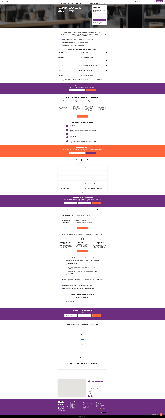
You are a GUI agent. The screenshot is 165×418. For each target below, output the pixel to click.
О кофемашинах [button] (91, 3)
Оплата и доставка (75, 3)
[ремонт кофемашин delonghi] (82, 329)
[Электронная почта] (139, 1)
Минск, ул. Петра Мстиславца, (62, 406)
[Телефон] (141, 1)
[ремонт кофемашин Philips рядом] (82, 339)
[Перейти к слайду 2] (81, 357)
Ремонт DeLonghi (72, 402)
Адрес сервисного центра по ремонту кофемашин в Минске (97, 380)
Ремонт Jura (72, 406)
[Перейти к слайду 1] (80, 357)
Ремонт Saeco (72, 403)
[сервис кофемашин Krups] (82, 344)
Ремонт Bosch (72, 408)
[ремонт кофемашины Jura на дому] (82, 353)
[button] (159, 1)
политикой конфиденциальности (94, 92)
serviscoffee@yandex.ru (91, 385)
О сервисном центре (86, 406)
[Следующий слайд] (163, 341)
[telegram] (135, 1)
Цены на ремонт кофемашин (74, 410)
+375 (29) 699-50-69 (147, 0)
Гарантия (81, 3)
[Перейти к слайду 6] (84, 357)
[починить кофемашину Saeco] (82, 334)
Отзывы (86, 3)
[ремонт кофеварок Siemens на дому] (82, 349)
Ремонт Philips (72, 404)
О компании (98, 3)
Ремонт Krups (72, 405)
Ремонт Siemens (72, 407)
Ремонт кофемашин (63, 3)
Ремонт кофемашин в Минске (61, 28)
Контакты (103, 3)
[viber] (137, 1)
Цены (69, 3)
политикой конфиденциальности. (99, 23)
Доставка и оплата (86, 407)
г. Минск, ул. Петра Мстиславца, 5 (149, 1)
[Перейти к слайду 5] (83, 357)
